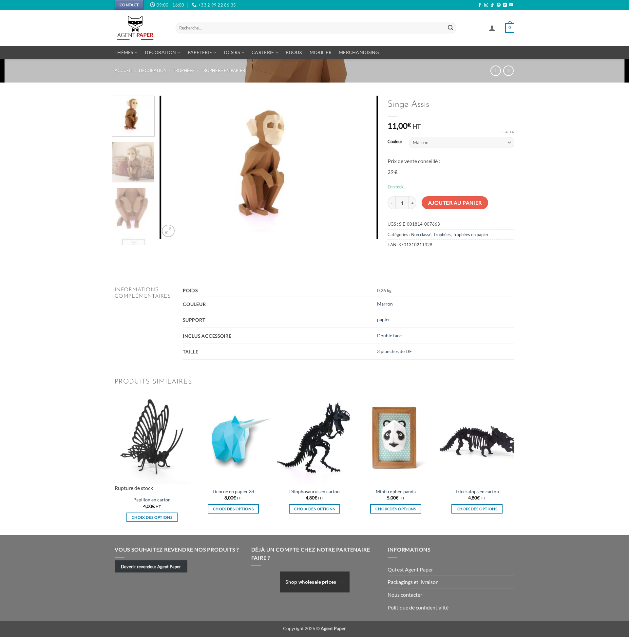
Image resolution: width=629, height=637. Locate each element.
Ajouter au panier (455, 203)
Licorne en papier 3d (233, 491)
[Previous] (172, 167)
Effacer (507, 132)
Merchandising (359, 52)
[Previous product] (508, 71)
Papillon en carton (152, 499)
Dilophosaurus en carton (314, 491)
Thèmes (124, 52)
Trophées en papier (223, 70)
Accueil (124, 70)
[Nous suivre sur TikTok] (492, 5)
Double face (389, 335)
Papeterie (200, 52)
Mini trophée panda (396, 491)
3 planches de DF (394, 351)
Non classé (421, 234)
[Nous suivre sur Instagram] (486, 5)
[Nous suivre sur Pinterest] (499, 5)
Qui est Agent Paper (410, 569)
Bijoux (294, 52)
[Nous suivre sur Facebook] (480, 5)
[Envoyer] (450, 28)
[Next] (365, 167)
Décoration (160, 52)
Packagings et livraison (413, 582)
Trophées (184, 70)
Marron (385, 304)
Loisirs (232, 52)
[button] (492, 28)
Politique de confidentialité (418, 607)
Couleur (395, 142)
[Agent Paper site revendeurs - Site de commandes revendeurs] (140, 28)
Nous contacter (405, 594)
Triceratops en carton (477, 491)
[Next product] (495, 71)
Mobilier (321, 52)
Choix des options (152, 517)
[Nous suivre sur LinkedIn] (505, 5)
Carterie (263, 52)
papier (383, 319)
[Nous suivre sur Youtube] (511, 5)
